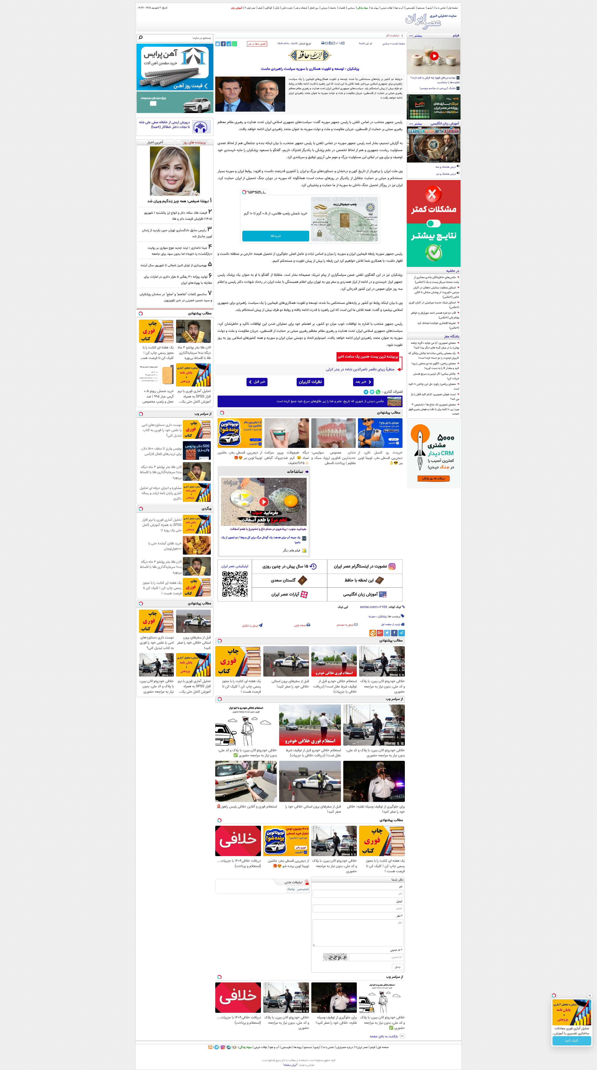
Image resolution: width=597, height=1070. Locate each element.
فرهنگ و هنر (301, 8)
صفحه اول (453, 8)
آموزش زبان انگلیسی (360, 594)
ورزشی (324, 8)
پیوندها (298, 1047)
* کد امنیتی (396, 950)
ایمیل (399, 901)
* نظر (399, 916)
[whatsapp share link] (234, 43)
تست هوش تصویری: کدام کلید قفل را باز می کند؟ (435, 396)
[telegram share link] (228, 43)
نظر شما (397, 880)
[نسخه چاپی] (322, 43)
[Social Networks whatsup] (378, 392)
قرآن (277, 8)
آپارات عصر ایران (285, 594)
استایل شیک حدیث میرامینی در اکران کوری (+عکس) (434, 305)
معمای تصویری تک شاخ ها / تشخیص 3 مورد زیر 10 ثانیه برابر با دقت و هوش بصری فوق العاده (434, 409)
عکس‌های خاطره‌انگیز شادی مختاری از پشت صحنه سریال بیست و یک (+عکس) (436, 279)
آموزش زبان (236, 8)
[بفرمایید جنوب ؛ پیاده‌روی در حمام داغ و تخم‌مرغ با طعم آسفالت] (264, 502)
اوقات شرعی (386, 8)
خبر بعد (360, 382)
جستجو (421, 8)
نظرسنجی (410, 8)
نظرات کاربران (310, 382)
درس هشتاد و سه (446, 167)
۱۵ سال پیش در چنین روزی (285, 566)
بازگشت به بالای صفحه (384, 1036)
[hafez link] (310, 55)
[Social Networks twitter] (372, 392)
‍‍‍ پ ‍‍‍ (339, 42)
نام (400, 887)
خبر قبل (259, 382)
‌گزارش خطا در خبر (257, 44)
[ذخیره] (330, 44)
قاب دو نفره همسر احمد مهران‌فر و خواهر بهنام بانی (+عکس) (435, 315)
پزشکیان (382, 616)
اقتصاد (342, 8)
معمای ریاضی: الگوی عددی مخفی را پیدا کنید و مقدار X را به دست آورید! (435, 365)
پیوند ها (374, 8)
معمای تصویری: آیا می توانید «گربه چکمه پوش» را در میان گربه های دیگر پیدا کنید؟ (435, 345)
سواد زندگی (363, 8)
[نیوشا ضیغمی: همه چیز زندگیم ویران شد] (175, 171)
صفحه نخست (398, 44)
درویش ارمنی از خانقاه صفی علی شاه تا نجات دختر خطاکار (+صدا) (164, 124)
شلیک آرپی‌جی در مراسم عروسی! (438, 88)
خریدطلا (276, 236)
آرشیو (430, 8)
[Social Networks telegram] (366, 392)
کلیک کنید (572, 1040)
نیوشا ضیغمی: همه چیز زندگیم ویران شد (178, 201)
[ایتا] (372, 633)
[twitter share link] (217, 43)
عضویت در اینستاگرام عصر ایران (360, 566)
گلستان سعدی (283, 580)
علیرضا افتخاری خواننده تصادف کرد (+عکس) (438, 325)
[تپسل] (244, 192)
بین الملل (314, 8)
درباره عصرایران (344, 1047)
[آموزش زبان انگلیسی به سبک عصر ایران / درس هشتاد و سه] (433, 145)
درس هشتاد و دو (446, 174)
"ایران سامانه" (290, 1065)
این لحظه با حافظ (359, 580)
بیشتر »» (415, 35)
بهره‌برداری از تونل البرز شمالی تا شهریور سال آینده (174, 265)
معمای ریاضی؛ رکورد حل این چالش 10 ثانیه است (434, 386)
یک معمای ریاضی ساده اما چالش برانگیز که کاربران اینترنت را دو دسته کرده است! (433, 355)
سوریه (372, 616)
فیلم (260, 8)
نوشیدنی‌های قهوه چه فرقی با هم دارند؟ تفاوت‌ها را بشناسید (435, 80)
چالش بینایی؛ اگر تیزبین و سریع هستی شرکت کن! (436, 376)
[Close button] (589, 995)
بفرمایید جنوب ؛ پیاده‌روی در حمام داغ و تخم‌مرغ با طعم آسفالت (268, 529)
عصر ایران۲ (361, 1047)
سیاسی (351, 8)
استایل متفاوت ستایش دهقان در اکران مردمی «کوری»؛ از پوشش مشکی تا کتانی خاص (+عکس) (436, 292)
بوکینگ (291, 889)
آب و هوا (399, 8)
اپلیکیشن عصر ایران (234, 566)
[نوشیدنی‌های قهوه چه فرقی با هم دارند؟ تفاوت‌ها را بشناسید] (433, 56)
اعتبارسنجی (303, 889)
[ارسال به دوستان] (326, 43)
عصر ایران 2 (250, 8)
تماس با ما (440, 8)
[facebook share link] (223, 43)
